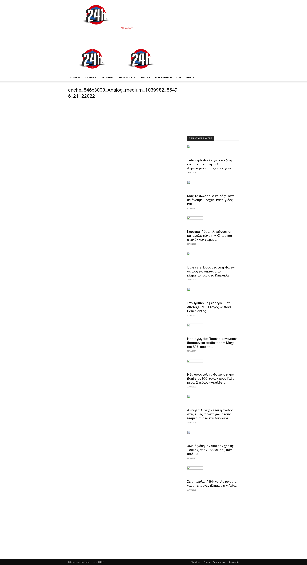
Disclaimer (196, 562)
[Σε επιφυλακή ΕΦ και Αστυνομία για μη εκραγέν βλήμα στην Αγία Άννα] (213, 472)
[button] (235, 48)
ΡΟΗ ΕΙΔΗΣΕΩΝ (163, 77)
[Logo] (92, 71)
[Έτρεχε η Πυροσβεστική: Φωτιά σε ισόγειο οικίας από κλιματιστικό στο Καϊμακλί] (213, 257)
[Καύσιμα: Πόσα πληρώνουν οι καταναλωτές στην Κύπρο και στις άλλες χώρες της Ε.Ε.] (213, 222)
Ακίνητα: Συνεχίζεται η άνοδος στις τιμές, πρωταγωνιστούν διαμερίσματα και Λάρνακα (210, 414)
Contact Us (234, 562)
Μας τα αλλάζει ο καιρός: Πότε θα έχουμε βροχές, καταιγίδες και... (211, 200)
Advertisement (219, 562)
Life (178, 77)
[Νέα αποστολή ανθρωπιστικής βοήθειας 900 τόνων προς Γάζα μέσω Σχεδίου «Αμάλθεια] (213, 364)
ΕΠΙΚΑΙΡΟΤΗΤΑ (127, 77)
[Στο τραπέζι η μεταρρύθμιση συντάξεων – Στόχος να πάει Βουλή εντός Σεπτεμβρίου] (213, 293)
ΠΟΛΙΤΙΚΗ (145, 77)
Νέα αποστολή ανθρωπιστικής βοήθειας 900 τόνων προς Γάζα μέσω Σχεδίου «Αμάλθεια (210, 378)
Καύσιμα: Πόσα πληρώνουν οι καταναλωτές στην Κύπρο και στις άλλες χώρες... (209, 236)
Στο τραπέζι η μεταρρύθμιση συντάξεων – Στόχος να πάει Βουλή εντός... (209, 307)
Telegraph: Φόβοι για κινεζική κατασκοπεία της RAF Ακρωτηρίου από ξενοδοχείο (209, 164)
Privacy (207, 562)
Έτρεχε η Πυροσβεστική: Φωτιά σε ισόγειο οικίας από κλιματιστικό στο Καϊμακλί (211, 271)
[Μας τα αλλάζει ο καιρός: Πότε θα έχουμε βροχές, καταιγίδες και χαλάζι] (213, 186)
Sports (189, 77)
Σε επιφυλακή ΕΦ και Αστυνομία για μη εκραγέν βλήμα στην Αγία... (212, 484)
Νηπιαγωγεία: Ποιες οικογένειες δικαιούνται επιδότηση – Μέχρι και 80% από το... (212, 343)
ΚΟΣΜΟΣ (75, 77)
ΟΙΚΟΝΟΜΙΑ (107, 77)
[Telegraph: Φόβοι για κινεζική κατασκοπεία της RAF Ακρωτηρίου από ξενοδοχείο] (213, 150)
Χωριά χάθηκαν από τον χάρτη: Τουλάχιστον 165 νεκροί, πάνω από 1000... (210, 450)
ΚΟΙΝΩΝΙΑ (90, 77)
